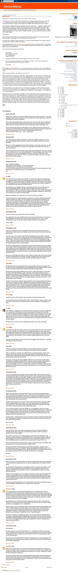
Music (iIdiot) (74, 76)
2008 (60, 112)
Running (73, 137)
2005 (60, 117)
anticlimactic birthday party (19, 44)
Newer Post (4, 567)
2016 (60, 87)
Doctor (73, 133)
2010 (60, 109)
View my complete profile (71, 46)
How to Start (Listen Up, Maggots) (69, 62)
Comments (70, 125)
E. (6, 308)
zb (6, 176)
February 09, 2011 (10, 425)
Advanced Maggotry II (71, 68)
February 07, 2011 (10, 134)
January (63, 108)
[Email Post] (3, 105)
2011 (60, 93)
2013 (60, 90)
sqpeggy (8, 546)
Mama (73, 134)
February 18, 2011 (10, 543)
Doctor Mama (74, 15)
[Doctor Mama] (75, 18)
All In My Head (71, 132)
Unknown (9, 489)
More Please (5, 16)
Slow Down (74, 78)
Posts (68, 123)
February (63, 103)
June (62, 99)
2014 (60, 88)
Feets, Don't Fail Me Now (71, 75)
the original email (14, 69)
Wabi (7, 263)
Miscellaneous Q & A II (71, 65)
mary (7, 327)
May (62, 100)
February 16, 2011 (10, 523)
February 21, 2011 (10, 562)
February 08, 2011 (10, 343)
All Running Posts (72, 81)
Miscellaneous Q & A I (71, 64)
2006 (60, 115)
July (62, 97)
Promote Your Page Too (72, 19)
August (62, 96)
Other (73, 136)
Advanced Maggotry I (72, 67)
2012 (60, 91)
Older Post (49, 567)
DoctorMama (12, 6)
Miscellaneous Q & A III (71, 66)
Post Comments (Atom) (14, 570)
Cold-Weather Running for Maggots (68, 73)
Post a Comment (6, 564)
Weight (75, 79)
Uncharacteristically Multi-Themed (69, 105)
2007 (60, 114)
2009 (60, 111)
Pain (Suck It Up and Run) (70, 71)
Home (26, 567)
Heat (76, 72)
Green (7, 294)
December (63, 94)
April (62, 102)
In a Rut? (75, 70)
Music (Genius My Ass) (71, 77)
